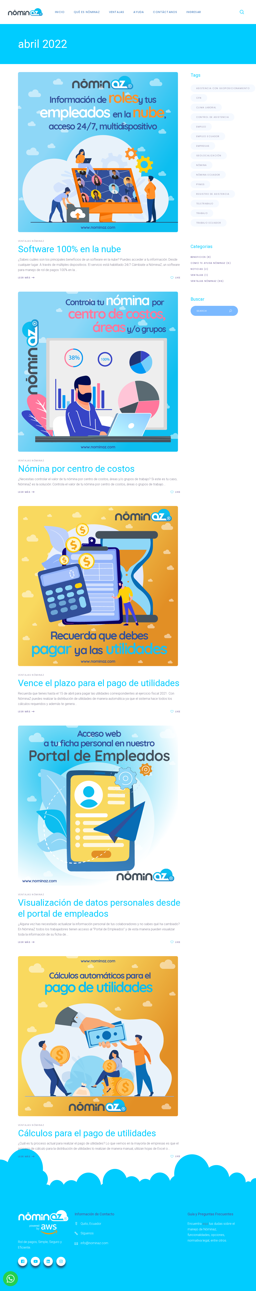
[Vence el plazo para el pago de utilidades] (99, 586)
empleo (201, 126)
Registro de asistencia (212, 194)
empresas (203, 146)
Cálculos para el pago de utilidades (87, 1133)
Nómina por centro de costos (76, 468)
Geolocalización (208, 155)
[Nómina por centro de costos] (99, 372)
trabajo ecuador (208, 222)
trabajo (202, 213)
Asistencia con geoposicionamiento (223, 88)
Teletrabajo (204, 203)
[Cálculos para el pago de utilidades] (99, 1036)
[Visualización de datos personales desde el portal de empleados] (99, 806)
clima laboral (206, 107)
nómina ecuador (208, 174)
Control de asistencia (212, 117)
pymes (200, 184)
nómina (201, 165)
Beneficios (198, 257)
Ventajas (197, 275)
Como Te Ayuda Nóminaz (208, 263)
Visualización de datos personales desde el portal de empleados (99, 908)
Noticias (197, 269)
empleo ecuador (208, 136)
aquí (205, 1224)
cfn (199, 97)
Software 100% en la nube (69, 249)
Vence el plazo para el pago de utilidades (98, 683)
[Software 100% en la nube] (99, 152)
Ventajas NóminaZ (31, 241)
